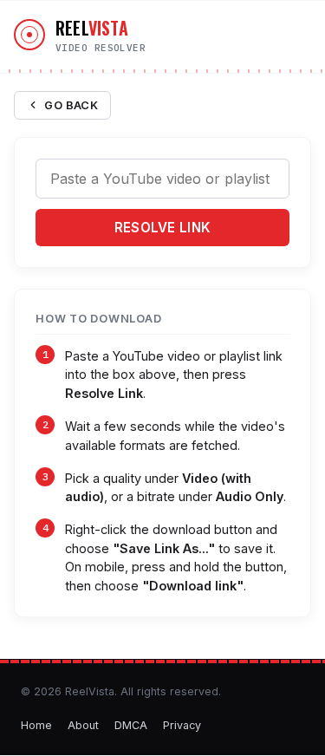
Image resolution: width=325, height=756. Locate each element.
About (83, 725)
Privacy (182, 725)
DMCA (130, 725)
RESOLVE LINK (162, 227)
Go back (71, 105)
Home (36, 725)
